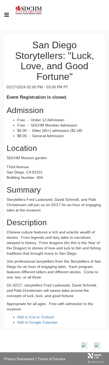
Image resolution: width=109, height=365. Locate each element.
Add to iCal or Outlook (35, 317)
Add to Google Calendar (37, 322)
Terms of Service (51, 359)
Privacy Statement (19, 359)
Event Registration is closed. (37, 97)
